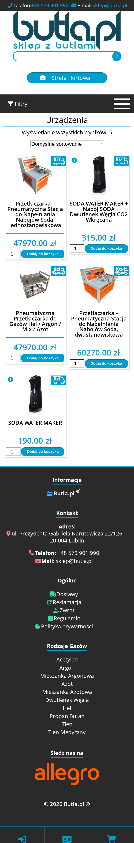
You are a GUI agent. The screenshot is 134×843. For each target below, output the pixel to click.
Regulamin (67, 618)
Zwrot (67, 610)
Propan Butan (67, 716)
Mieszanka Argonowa (67, 675)
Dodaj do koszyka (43, 254)
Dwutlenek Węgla (67, 700)
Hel (67, 708)
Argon (67, 667)
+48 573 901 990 (49, 5)
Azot (67, 683)
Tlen (67, 724)
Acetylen (67, 659)
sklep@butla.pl (110, 5)
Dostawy (67, 594)
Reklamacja (67, 602)
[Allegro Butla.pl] (67, 783)
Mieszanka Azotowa (67, 691)
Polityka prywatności (67, 626)
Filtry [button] (20, 104)
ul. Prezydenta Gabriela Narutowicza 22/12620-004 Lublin (67, 533)
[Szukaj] (116, 56)
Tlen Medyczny (67, 732)
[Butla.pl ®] (67, 31)
